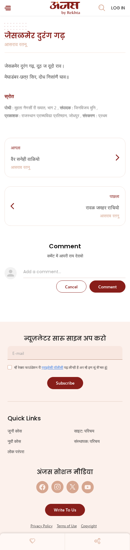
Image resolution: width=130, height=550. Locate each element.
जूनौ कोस (15, 431)
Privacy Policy (42, 525)
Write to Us (65, 510)
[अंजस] (65, 8)
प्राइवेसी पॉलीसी (52, 367)
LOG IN (118, 8)
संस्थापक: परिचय (87, 441)
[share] (97, 541)
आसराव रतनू (16, 44)
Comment (107, 287)
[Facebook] (42, 487)
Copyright (89, 525)
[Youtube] (88, 487)
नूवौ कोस (14, 441)
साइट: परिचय (84, 431)
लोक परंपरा (16, 451)
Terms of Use (67, 525)
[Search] (102, 8)
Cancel (71, 287)
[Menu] (8, 8)
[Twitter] (73, 487)
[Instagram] (57, 487)
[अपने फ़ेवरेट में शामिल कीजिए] (32, 541)
